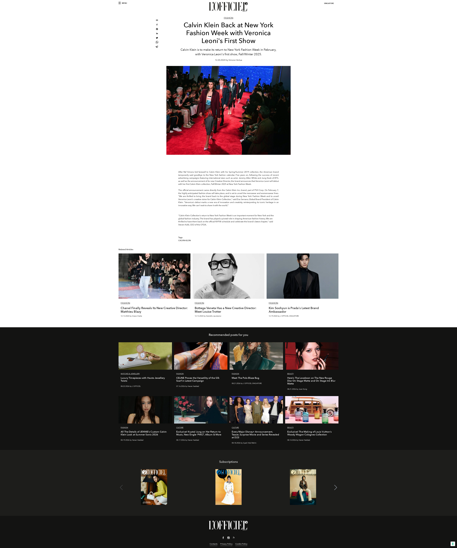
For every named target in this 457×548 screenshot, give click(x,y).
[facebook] (157, 25)
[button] (335, 487)
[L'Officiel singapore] (228, 6)
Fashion (228, 18)
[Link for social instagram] (228, 538)
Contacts (213, 544)
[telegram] (157, 47)
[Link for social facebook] (223, 538)
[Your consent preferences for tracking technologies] (453, 544)
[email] (157, 20)
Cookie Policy (241, 544)
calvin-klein (184, 240)
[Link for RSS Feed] (234, 538)
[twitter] (157, 38)
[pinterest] (157, 29)
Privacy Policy (226, 544)
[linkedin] (157, 34)
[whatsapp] (157, 42)
